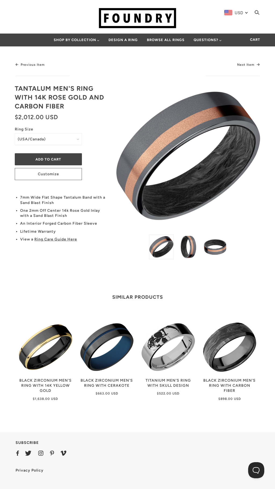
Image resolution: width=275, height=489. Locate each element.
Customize (48, 174)
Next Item (246, 65)
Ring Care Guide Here (55, 239)
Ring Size (24, 129)
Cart (255, 40)
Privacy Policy (30, 470)
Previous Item (32, 65)
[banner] (137, 18)
